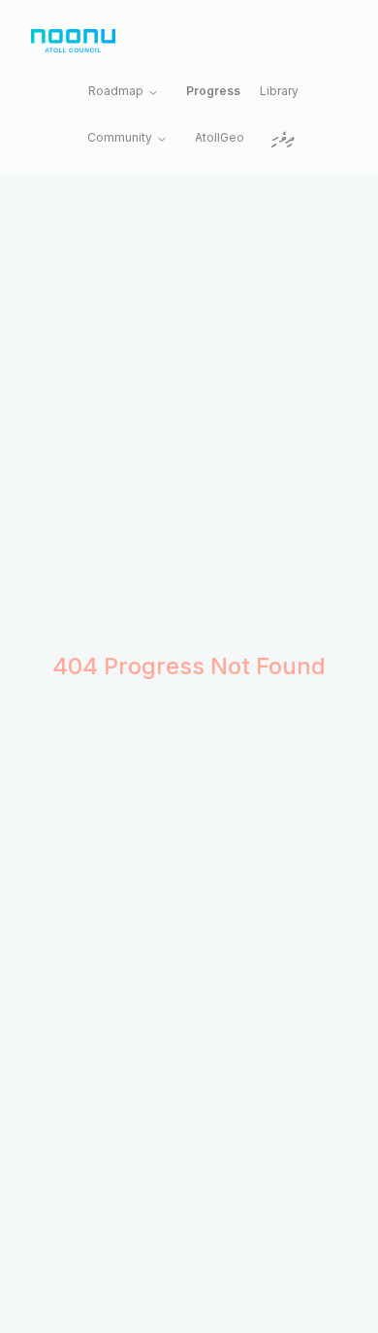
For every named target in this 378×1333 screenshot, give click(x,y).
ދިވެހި (283, 139)
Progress (213, 90)
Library (279, 90)
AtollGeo (219, 137)
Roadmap (115, 90)
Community (119, 137)
